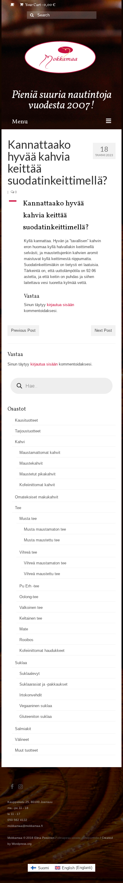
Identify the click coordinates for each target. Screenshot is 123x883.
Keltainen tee (30, 618)
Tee (18, 508)
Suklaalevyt (29, 673)
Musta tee (28, 518)
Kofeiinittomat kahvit (37, 485)
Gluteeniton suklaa (35, 716)
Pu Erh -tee (29, 586)
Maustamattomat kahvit (39, 452)
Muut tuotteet (26, 750)
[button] (61, 215)
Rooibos (26, 640)
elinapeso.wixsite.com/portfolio (78, 837)
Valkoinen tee (31, 607)
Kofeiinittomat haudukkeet (41, 650)
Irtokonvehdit (30, 695)
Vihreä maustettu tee (42, 574)
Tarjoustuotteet (28, 431)
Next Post (103, 330)
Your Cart (40, 5)
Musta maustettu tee (42, 540)
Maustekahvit (31, 463)
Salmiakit (23, 729)
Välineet (22, 739)
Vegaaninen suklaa (35, 706)
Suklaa (21, 663)
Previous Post (23, 330)
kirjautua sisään (60, 304)
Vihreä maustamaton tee (45, 563)
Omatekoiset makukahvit (36, 497)
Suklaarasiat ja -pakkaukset (43, 684)
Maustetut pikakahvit (37, 474)
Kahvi (20, 442)
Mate (23, 629)
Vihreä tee (28, 552)
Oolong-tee (28, 597)
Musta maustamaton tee (45, 529)
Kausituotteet (26, 420)
